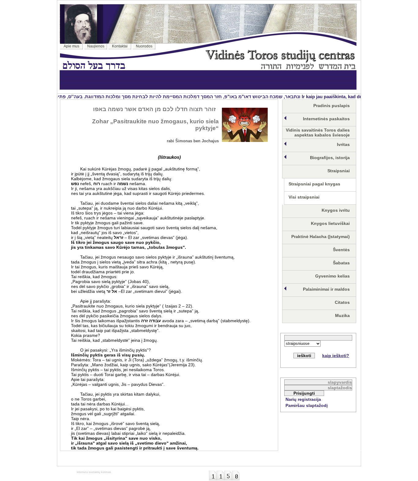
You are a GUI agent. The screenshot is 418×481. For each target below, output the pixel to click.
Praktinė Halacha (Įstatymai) (320, 236)
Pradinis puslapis (331, 105)
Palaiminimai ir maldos (326, 289)
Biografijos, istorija (330, 157)
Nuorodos (144, 46)
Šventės (341, 249)
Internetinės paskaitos (326, 118)
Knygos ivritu (336, 210)
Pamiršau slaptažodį (307, 405)
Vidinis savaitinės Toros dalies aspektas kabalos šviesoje (318, 132)
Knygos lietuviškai (330, 223)
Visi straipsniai (304, 197)
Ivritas (343, 144)
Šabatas (341, 262)
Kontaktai (120, 46)
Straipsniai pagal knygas (314, 183)
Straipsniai (338, 170)
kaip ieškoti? (335, 355)
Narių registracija (303, 399)
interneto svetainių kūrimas (94, 472)
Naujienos (95, 46)
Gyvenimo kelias (332, 276)
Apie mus (71, 46)
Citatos (342, 302)
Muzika (342, 315)
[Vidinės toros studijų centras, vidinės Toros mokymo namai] (280, 67)
